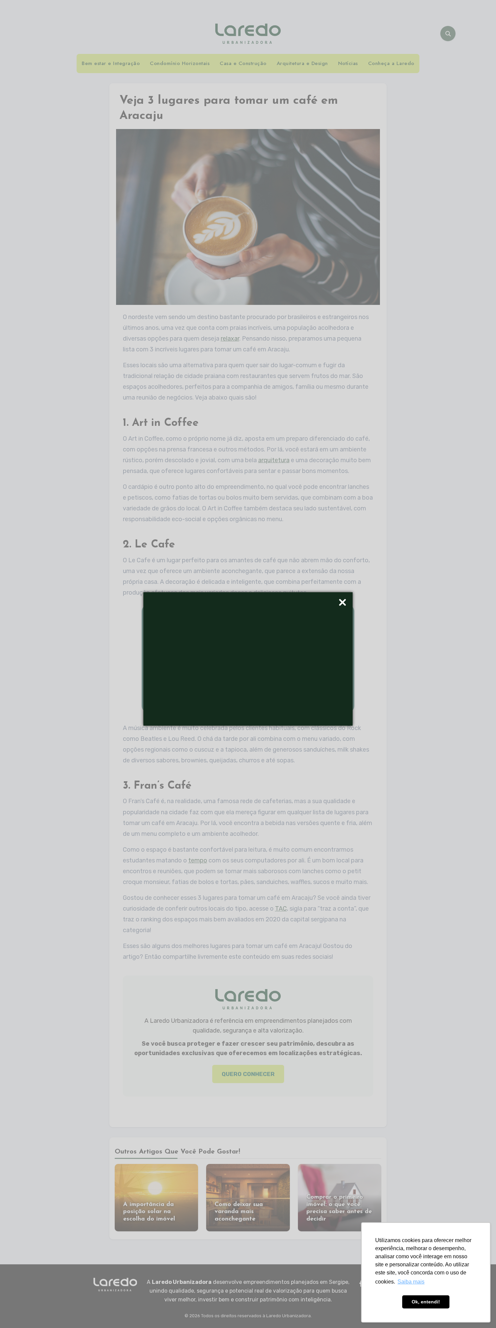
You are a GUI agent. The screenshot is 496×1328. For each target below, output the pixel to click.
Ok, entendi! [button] (426, 1301)
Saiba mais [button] (410, 1282)
